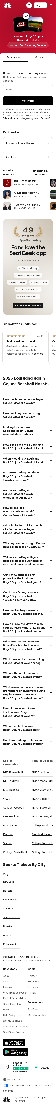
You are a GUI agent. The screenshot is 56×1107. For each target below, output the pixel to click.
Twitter (32, 975)
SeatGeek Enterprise (15, 1026)
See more (37, 353)
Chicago (8, 908)
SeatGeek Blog (12, 1003)
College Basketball (15, 852)
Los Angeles (10, 899)
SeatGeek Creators (14, 1032)
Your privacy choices (21, 1085)
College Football (13, 807)
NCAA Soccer (40, 798)
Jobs (5, 981)
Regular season (15, 57)
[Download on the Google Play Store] (15, 1052)
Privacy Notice (10, 118)
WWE (6, 798)
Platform (33, 1009)
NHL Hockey (11, 816)
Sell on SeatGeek (13, 1020)
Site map (8, 1090)
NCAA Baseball (27, 956)
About (7, 975)
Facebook (34, 981)
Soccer (7, 843)
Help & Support (12, 1015)
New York (8, 881)
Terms (38, 1085)
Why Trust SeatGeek (15, 992)
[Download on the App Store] (14, 1042)
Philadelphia (10, 944)
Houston (8, 926)
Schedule (40, 57)
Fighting (8, 834)
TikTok (32, 992)
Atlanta (7, 935)
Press (6, 1009)
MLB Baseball (11, 789)
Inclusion (8, 987)
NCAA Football (41, 772)
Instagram (34, 987)
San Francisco (11, 917)
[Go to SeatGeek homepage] (7, 5)
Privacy (49, 1085)
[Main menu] (51, 5)
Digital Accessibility (14, 998)
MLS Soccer (10, 825)
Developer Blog (37, 1014)
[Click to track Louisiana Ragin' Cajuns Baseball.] (26, 16)
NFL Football (11, 780)
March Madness (42, 834)
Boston (7, 890)
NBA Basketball (13, 772)
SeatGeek (9, 956)
